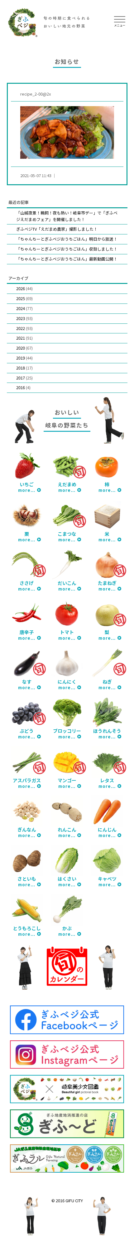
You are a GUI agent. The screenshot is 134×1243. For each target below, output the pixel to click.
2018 (20, 368)
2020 (20, 348)
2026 (20, 288)
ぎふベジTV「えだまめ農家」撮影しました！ (57, 229)
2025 (20, 298)
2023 (20, 318)
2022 (20, 328)
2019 (20, 358)
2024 (20, 308)
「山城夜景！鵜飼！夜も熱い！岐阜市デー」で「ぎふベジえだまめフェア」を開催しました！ (66, 216)
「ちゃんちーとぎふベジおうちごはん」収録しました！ (66, 249)
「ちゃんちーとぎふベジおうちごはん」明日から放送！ (66, 239)
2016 (20, 387)
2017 (20, 378)
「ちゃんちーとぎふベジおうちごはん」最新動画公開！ (66, 259)
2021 (20, 338)
